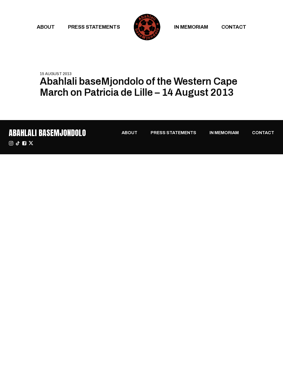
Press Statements (94, 27)
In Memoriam (191, 27)
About (46, 27)
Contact (233, 27)
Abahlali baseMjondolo (47, 133)
